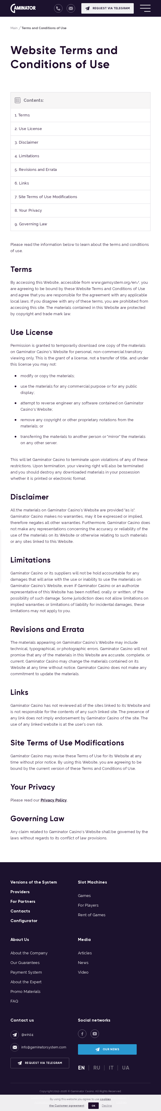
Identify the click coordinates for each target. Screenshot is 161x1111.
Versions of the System (33, 882)
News (83, 962)
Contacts (20, 911)
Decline (107, 1105)
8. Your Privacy (28, 210)
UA (125, 1067)
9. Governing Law (31, 224)
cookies (105, 1099)
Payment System (26, 972)
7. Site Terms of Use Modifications (46, 197)
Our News (111, 1049)
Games (84, 895)
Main (14, 28)
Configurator (24, 920)
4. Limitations (27, 156)
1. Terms (22, 115)
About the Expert (26, 982)
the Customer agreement (66, 1105)
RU (96, 1067)
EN (81, 1067)
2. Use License (28, 128)
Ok (93, 1105)
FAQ (14, 1001)
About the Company (29, 953)
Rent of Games (92, 915)
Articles (85, 953)
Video (83, 972)
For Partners (22, 901)
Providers (20, 891)
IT (111, 1067)
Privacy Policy (54, 800)
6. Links (22, 183)
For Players (88, 905)
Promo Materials (25, 991)
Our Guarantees (25, 962)
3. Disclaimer (27, 142)
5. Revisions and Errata (36, 169)
